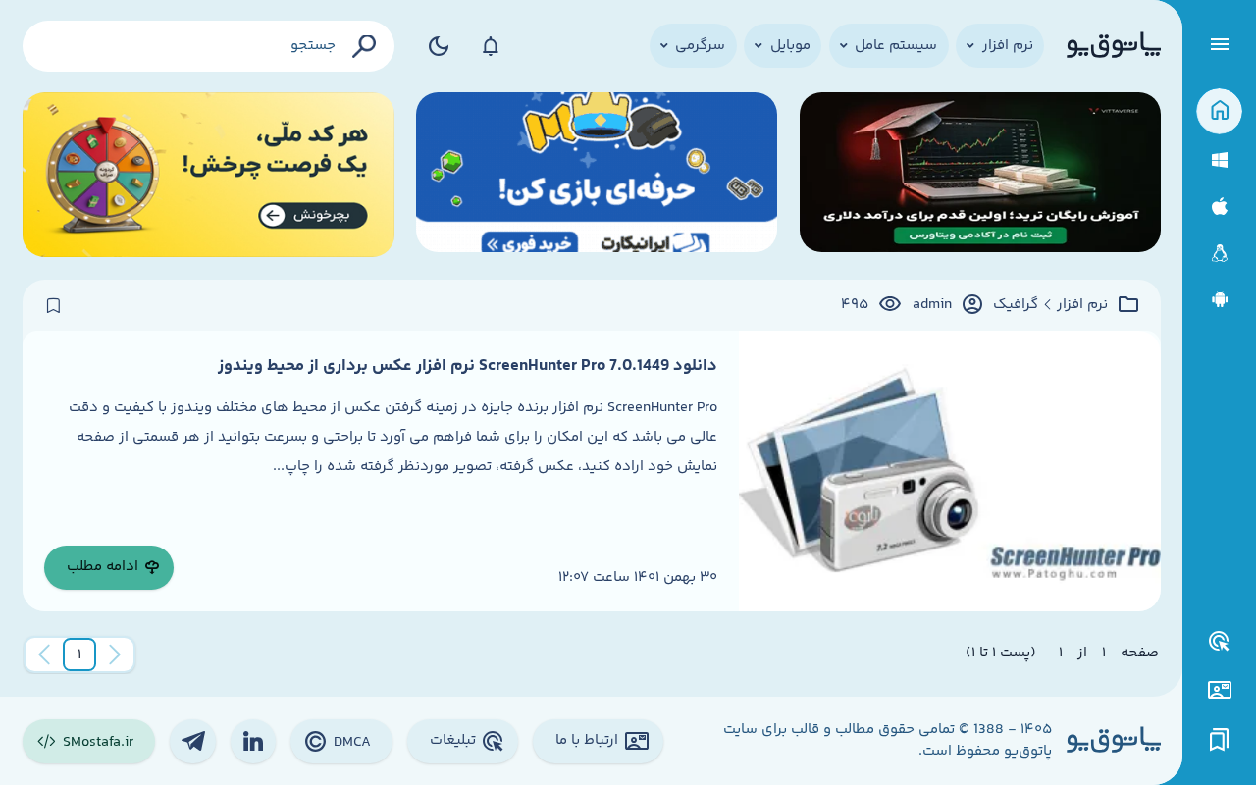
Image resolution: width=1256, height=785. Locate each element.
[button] (79, 654)
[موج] (980, 175)
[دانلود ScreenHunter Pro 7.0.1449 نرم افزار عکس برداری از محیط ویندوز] (949, 471)
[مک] (1219, 206)
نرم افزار (1082, 305)
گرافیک (1015, 305)
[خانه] (1219, 111)
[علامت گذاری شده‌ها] (1219, 740)
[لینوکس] (1219, 254)
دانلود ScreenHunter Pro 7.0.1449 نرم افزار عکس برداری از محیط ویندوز (467, 366)
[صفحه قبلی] (114, 654)
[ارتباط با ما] (1219, 690)
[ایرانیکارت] (596, 175)
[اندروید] (1219, 300)
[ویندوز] (1219, 160)
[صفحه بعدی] (44, 654)
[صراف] (208, 175)
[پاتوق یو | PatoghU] (1114, 46)
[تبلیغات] (1219, 641)
